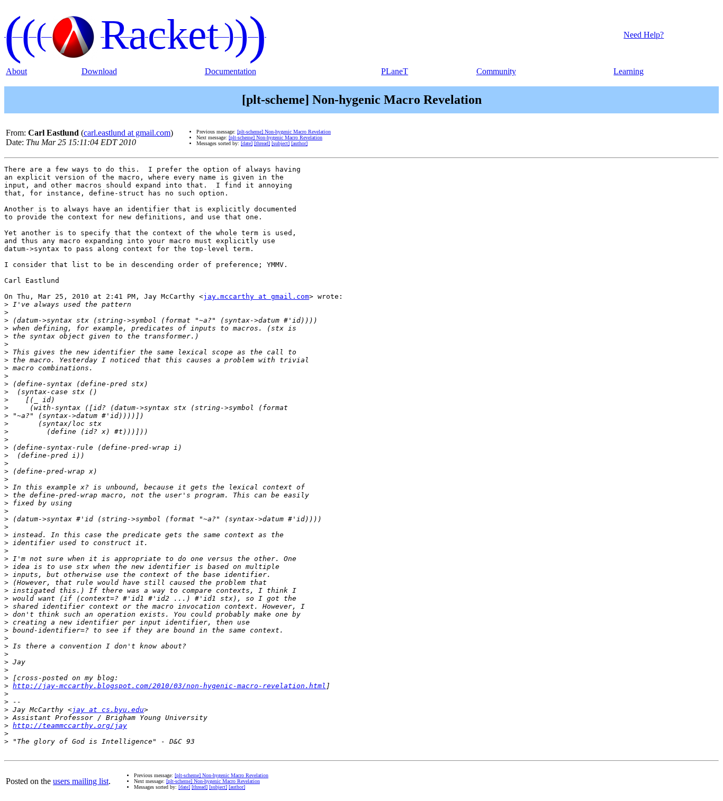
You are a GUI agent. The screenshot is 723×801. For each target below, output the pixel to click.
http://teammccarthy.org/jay (70, 725)
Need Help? (643, 34)
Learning (628, 71)
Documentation (230, 71)
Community (496, 71)
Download (99, 71)
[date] (246, 143)
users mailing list (81, 781)
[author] (299, 143)
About (16, 71)
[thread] (262, 143)
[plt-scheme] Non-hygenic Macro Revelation (284, 132)
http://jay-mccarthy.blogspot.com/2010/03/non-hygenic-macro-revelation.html (169, 686)
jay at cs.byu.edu (108, 710)
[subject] (281, 143)
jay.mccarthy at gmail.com (256, 296)
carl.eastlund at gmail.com (127, 132)
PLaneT (394, 71)
